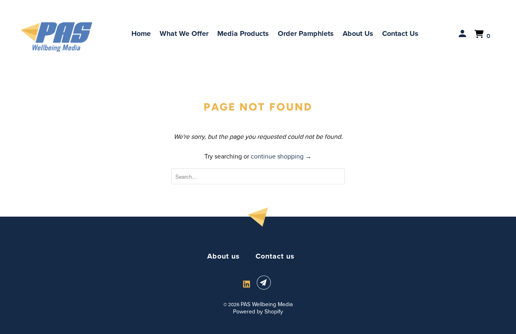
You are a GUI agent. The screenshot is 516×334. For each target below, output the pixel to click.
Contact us (275, 256)
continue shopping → (281, 156)
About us (223, 256)
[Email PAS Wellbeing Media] (265, 283)
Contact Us (400, 33)
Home (141, 33)
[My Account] (463, 34)
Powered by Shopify (258, 311)
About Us (358, 33)
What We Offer (184, 33)
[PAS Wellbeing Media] (56, 37)
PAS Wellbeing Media (267, 304)
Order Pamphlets (306, 33)
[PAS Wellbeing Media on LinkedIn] (246, 284)
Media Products (243, 33)
